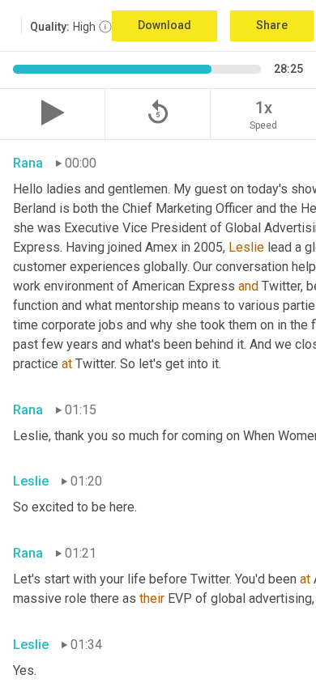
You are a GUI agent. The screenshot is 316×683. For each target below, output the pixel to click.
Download (164, 25)
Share (272, 25)
